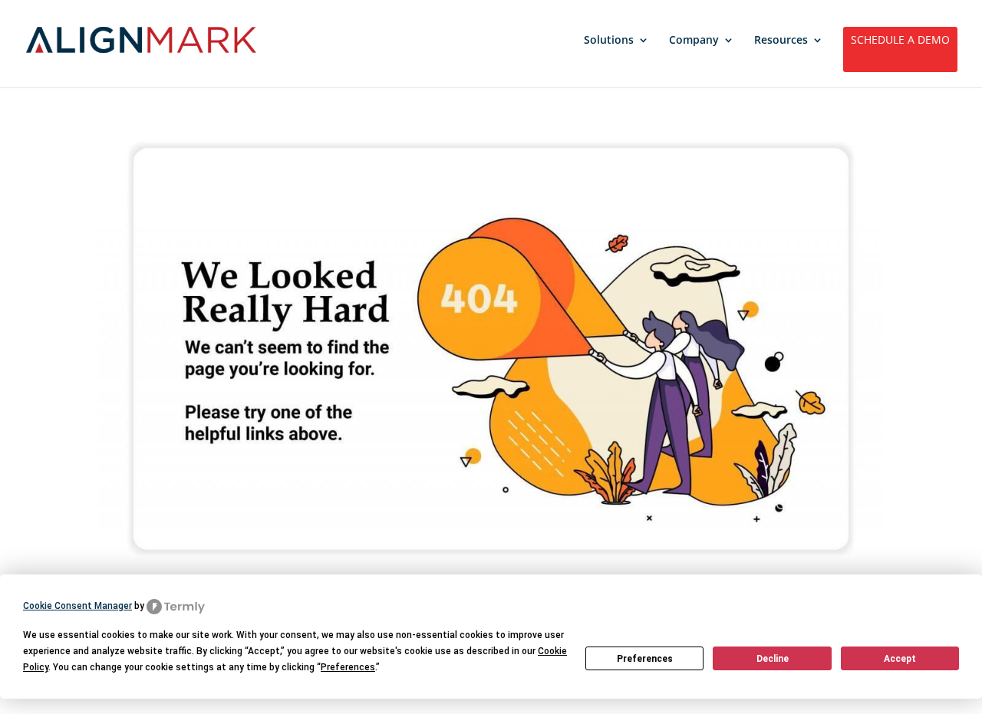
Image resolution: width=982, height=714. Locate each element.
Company (694, 41)
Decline (772, 658)
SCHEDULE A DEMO (900, 41)
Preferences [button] (348, 667)
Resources (781, 41)
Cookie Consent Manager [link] (77, 605)
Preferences (645, 658)
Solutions (609, 41)
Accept (900, 658)
